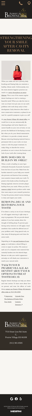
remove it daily (6, 189)
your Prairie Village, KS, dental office (15, 119)
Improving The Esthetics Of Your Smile (9, 299)
